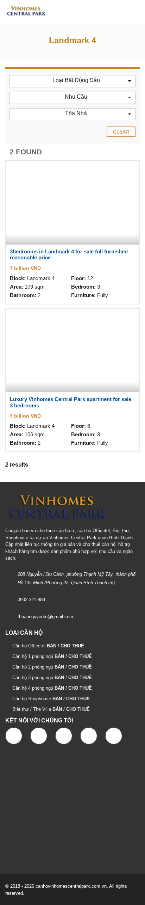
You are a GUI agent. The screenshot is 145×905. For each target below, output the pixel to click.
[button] (72, 81)
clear (121, 132)
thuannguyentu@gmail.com (45, 616)
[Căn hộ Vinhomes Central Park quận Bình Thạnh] (24, 11)
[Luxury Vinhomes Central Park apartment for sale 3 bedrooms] (72, 351)
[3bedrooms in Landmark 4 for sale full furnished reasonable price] (72, 203)
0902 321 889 (31, 599)
